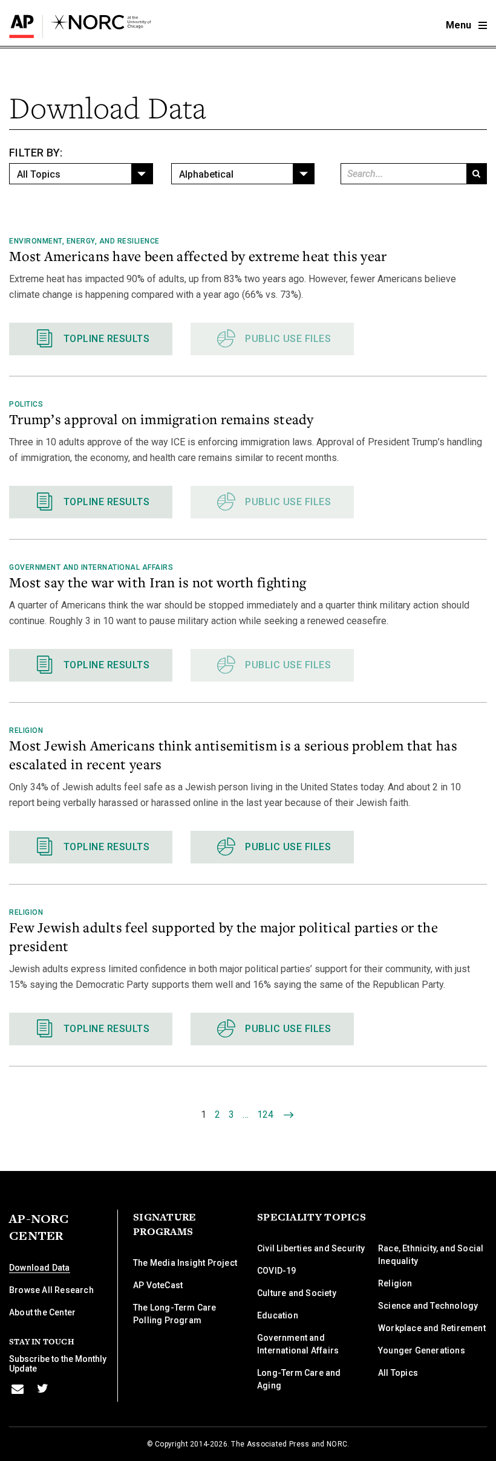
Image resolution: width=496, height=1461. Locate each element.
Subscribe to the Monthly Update (57, 1363)
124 (265, 1114)
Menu (460, 25)
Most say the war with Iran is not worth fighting (157, 582)
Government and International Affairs (91, 567)
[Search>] (476, 174)
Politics (26, 404)
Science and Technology (428, 1306)
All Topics (398, 1373)
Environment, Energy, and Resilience (84, 241)
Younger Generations (421, 1350)
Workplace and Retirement (432, 1328)
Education (277, 1315)
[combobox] (81, 173)
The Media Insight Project (185, 1263)
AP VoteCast (158, 1285)
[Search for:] (402, 173)
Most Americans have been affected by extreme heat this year (198, 256)
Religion (26, 730)
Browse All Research (51, 1290)
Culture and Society (296, 1293)
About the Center (42, 1312)
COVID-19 (276, 1271)
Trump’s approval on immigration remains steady (161, 419)
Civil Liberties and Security (311, 1248)
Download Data (39, 1267)
